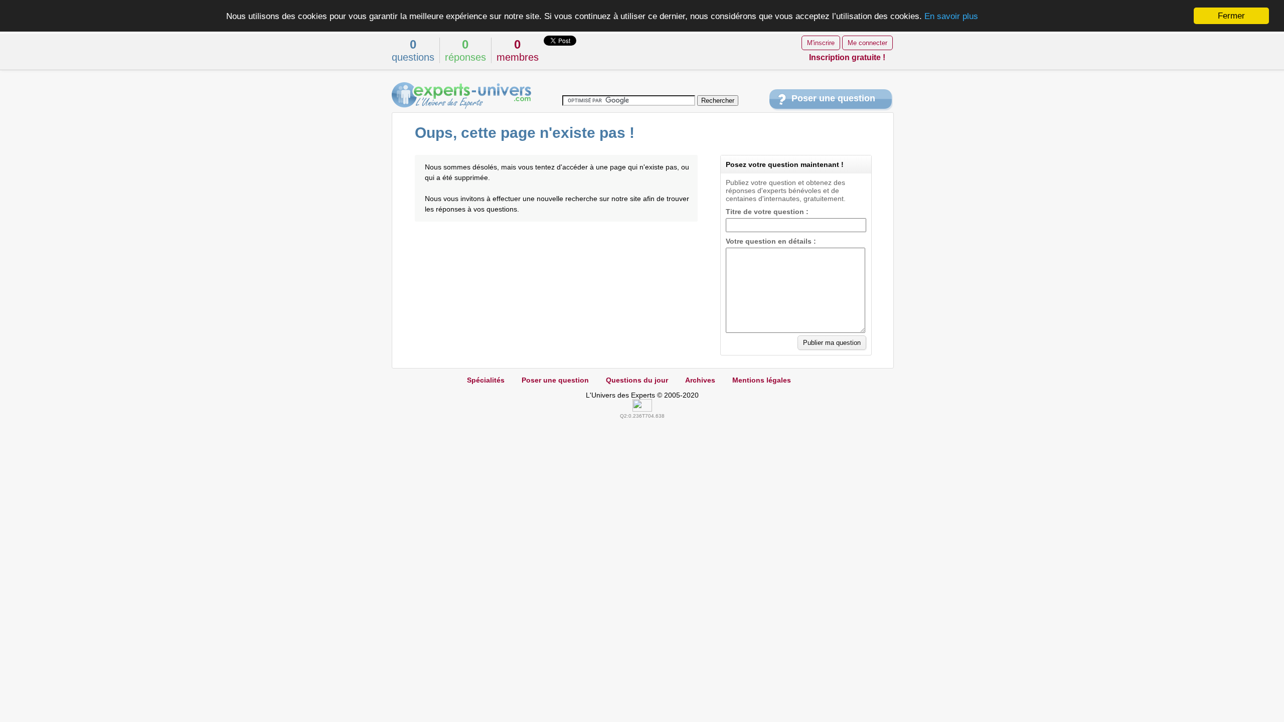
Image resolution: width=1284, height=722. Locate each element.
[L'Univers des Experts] (461, 95)
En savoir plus (951, 16)
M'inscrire (821, 43)
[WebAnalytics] (642, 409)
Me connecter (867, 43)
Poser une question (833, 98)
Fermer (1231, 16)
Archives (700, 380)
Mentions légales (761, 380)
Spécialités (486, 380)
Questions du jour (637, 380)
